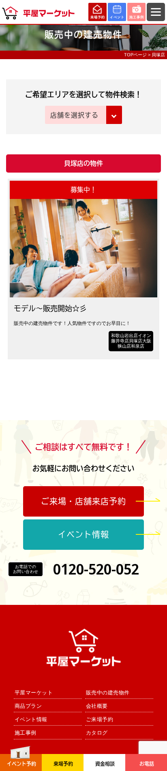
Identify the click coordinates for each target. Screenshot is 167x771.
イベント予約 (21, 763)
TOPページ (135, 54)
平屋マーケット (34, 693)
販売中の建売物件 (108, 693)
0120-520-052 (96, 569)
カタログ (97, 733)
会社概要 (97, 706)
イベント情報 (83, 534)
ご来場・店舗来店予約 (83, 501)
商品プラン (28, 706)
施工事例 (25, 733)
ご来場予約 (99, 719)
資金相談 (105, 763)
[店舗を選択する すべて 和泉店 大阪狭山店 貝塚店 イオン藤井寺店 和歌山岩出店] (83, 115)
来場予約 (63, 763)
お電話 (146, 763)
